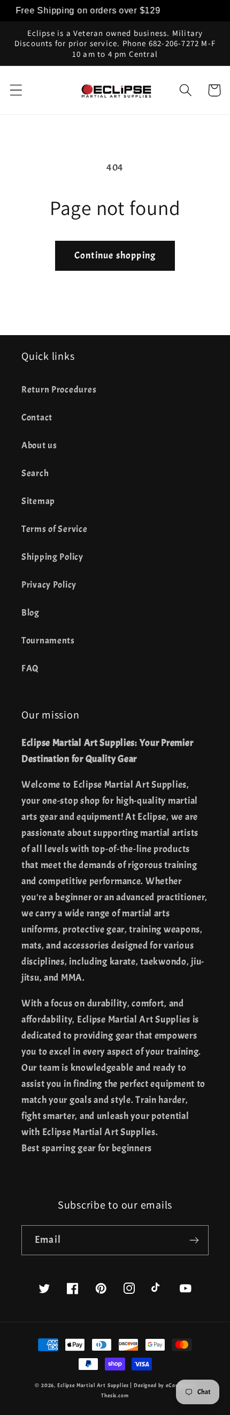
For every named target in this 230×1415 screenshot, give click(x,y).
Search (35, 473)
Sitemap (38, 501)
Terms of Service (54, 529)
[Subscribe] (194, 1240)
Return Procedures (58, 389)
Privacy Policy (48, 584)
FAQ (30, 668)
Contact (36, 417)
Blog (30, 612)
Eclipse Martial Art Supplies (93, 1385)
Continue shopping (115, 255)
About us (39, 445)
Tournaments (48, 640)
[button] (16, 90)
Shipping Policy (52, 556)
